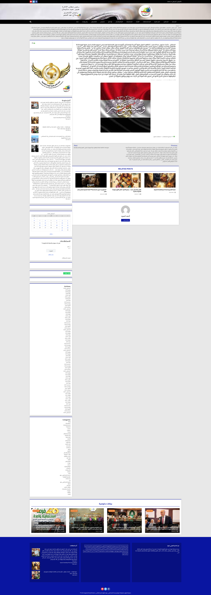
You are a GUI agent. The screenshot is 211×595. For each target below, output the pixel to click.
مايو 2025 (68, 314)
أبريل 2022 (67, 378)
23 (67, 228)
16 (67, 225)
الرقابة (111, 549)
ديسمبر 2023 (67, 343)
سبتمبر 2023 (67, 349)
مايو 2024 (68, 335)
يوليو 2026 (67, 290)
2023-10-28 (166, 80)
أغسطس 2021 (66, 392)
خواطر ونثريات (158, 80)
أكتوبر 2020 (67, 409)
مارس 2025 (67, 318)
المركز (99, 549)
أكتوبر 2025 (67, 305)
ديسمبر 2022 (67, 364)
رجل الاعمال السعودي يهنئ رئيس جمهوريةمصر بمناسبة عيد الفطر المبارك (113, 551)
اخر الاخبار (68, 447)
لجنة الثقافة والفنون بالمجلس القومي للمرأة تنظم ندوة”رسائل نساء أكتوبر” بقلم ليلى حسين (87, 528)
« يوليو (51, 234)
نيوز (123, 554)
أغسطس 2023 (66, 350)
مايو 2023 (68, 356)
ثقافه (69, 460)
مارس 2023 (67, 359)
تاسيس (91, 549)
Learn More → (125, 220)
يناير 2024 (68, 342)
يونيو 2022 (67, 374)
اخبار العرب (165, 22)
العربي (102, 549)
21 (39, 225)
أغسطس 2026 (66, 288)
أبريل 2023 (67, 357)
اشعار (69, 449)
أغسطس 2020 (66, 412)
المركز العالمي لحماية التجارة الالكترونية (93, 593)
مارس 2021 (67, 400)
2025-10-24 (98, 531)
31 (62, 230)
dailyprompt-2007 (117, 546)
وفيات (69, 494)
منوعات (68, 491)
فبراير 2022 (67, 381)
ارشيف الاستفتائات (66, 258)
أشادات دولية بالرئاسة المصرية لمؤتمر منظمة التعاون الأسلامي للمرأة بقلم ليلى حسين (126, 528)
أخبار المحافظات (147, 22)
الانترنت (93, 546)
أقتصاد (137, 22)
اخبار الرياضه (129, 22)
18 (56, 225)
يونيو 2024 (67, 333)
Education (68, 423)
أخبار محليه (68, 437)
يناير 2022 (68, 383)
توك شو (110, 22)
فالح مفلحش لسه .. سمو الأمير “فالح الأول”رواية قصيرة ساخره (126, 190)
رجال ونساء (85, 22)
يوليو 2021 (67, 393)
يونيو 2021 (67, 395)
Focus (69, 428)
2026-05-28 (103, 194)
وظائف (68, 492)
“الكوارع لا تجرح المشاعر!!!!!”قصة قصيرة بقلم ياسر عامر (92, 190)
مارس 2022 (67, 380)
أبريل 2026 (67, 295)
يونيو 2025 (67, 312)
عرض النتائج (50, 254)
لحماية (89, 551)
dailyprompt (125, 546)
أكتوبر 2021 (67, 388)
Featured (68, 427)
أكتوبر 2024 (67, 326)
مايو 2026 (68, 293)
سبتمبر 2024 (67, 328)
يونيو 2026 (67, 292)
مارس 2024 (67, 338)
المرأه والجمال (119, 22)
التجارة (90, 546)
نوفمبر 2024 (67, 324)
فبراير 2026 (67, 299)
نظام (127, 554)
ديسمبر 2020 (67, 406)
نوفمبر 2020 (67, 407)
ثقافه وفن (94, 22)
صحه (77, 22)
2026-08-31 (172, 192)
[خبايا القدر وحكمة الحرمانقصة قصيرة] (36, 566)
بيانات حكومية (67, 454)
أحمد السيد (172, 80)
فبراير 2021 (67, 402)
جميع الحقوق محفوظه (125, 593)
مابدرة (85, 551)
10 (62, 223)
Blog (69, 422)
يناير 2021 (68, 404)
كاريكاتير (68, 485)
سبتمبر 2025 (67, 307)
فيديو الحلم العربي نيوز (65, 482)
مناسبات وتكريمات (66, 489)
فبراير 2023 (67, 361)
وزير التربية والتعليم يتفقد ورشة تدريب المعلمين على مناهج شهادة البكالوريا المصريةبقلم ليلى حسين (162, 528)
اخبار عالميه (157, 22)
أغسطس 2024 (66, 330)
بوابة (95, 549)
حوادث (68, 463)
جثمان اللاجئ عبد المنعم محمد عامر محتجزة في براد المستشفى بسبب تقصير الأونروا (55, 137)
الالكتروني (104, 546)
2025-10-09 (60, 531)
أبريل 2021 (67, 399)
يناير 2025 (68, 321)
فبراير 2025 (67, 319)
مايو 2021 (68, 397)
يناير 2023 (68, 362)
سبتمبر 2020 (67, 411)
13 (45, 223)
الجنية (86, 546)
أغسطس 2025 (66, 309)
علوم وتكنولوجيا (66, 477)
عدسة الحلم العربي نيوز (65, 475)
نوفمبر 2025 (67, 304)
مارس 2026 (67, 297)
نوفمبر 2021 (67, 387)
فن (69, 480)
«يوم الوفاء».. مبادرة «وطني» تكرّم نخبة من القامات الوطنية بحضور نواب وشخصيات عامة (56, 128)
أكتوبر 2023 (67, 347)
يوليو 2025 (67, 311)
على (92, 551)
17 (62, 225)
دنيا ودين (102, 22)
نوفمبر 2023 (67, 345)
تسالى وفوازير (67, 456)
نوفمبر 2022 (67, 366)
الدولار (115, 549)
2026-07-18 (137, 194)
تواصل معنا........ (66, 273)
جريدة (87, 549)
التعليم (68, 451)
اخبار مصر (174, 22)
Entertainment (66, 425)
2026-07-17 (174, 531)
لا (68, 248)
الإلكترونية (109, 546)
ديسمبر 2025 (67, 302)
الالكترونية (98, 546)
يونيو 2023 (67, 354)
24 (62, 228)
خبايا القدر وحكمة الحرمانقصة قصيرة (165, 189)
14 (39, 223)
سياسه (68, 472)
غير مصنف (68, 479)
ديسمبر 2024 (67, 323)
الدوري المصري (121, 549)
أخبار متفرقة (67, 435)
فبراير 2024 (67, 340)
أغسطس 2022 (66, 371)
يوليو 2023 (67, 352)
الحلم (127, 549)
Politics (68, 430)
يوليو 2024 (67, 331)
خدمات (68, 465)
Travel (69, 432)
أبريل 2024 (67, 337)
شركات (96, 551)
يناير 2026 (68, 300)
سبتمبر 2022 (67, 369)
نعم (68, 247)
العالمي (107, 549)
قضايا (69, 484)
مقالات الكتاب (67, 487)
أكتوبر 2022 (67, 368)
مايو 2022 (68, 376)
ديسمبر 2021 (67, 385)
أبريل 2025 (67, 316)
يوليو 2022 (67, 373)
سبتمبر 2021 (67, 390)
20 (45, 225)
